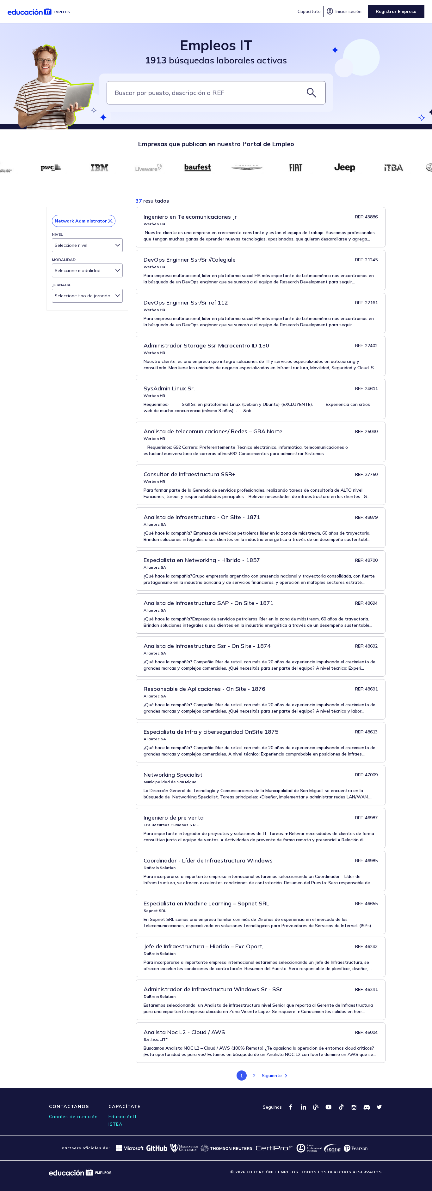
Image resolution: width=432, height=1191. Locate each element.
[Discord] (366, 1107)
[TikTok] (341, 1107)
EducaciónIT (122, 1116)
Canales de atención (73, 1116)
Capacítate (309, 11)
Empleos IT (216, 45)
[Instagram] (354, 1107)
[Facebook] (290, 1107)
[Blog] (316, 1107)
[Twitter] (379, 1107)
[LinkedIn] (303, 1107)
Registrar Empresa (396, 11)
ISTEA (115, 1124)
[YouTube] (328, 1107)
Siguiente (272, 1075)
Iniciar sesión (343, 11)
